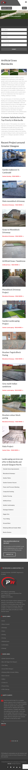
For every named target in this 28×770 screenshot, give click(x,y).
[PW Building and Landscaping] (9, 582)
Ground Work (6, 523)
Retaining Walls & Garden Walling (10, 672)
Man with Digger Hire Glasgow (9, 662)
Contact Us (5, 682)
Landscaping (5, 645)
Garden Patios (7, 478)
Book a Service (7, 532)
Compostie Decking (8, 491)
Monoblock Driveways (9, 473)
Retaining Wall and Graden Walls (12, 528)
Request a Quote (6, 8)
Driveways (4, 627)
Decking (4, 634)
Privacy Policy (5, 686)
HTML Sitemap (5, 689)
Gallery (3, 679)
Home (3, 621)
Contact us (9, 554)
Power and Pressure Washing (11, 487)
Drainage (4, 648)
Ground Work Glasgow (7, 669)
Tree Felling (6, 519)
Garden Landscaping (8, 505)
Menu (24, 8)
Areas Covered (5, 624)
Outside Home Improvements (11, 469)
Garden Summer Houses (10, 482)
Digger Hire (6, 514)
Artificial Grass (7, 500)
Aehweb (9, 763)
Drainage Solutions (8, 509)
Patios (3, 631)
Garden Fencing (7, 496)
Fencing (4, 638)
